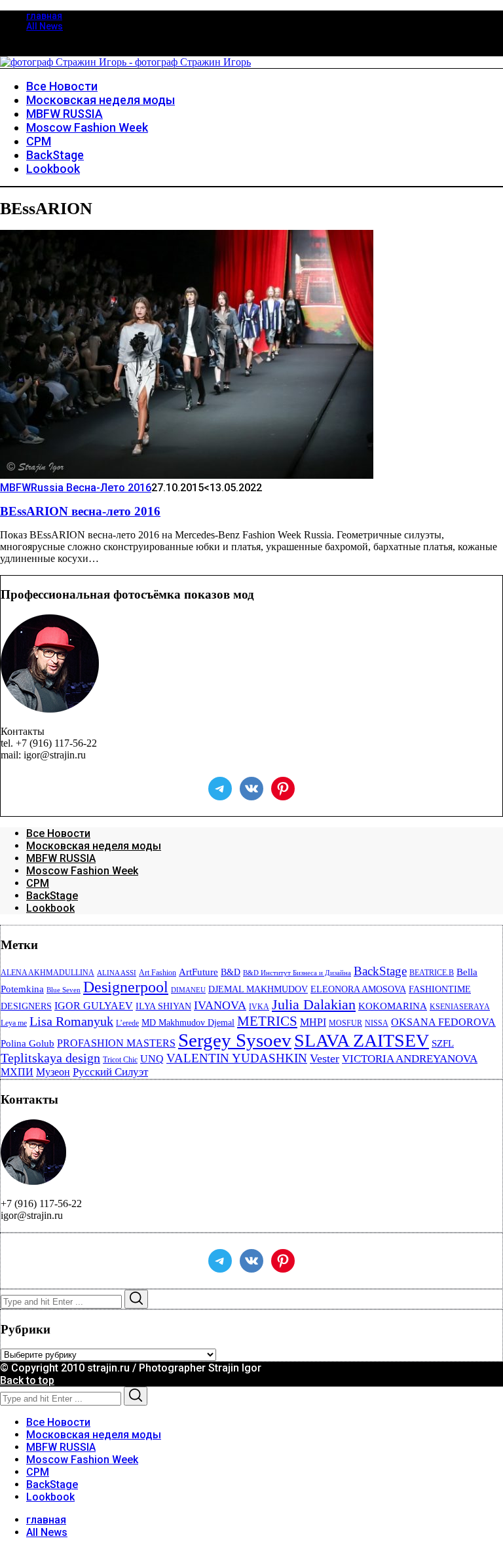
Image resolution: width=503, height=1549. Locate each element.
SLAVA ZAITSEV (361, 1040)
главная (44, 15)
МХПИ (17, 1071)
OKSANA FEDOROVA (443, 1022)
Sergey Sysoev (234, 1040)
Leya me (14, 1023)
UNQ (152, 1058)
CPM (37, 883)
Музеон (53, 1071)
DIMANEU (188, 990)
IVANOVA (220, 1005)
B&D (230, 972)
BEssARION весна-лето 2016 (80, 511)
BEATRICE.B (431, 972)
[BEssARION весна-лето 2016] (186, 475)
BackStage (52, 895)
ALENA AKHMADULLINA (47, 972)
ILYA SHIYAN (163, 1006)
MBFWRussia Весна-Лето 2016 (75, 487)
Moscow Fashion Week (82, 871)
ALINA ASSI (116, 973)
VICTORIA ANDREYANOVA (409, 1059)
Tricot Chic (120, 1059)
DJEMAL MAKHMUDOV (258, 989)
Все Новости (58, 833)
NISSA (376, 1023)
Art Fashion (157, 972)
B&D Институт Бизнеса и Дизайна (297, 973)
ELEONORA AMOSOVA (358, 989)
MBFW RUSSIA (61, 858)
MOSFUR (345, 1023)
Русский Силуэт (110, 1072)
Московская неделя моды (93, 846)
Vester (324, 1058)
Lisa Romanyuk (71, 1021)
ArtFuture (198, 972)
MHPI (313, 1022)
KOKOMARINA (392, 1006)
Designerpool (125, 987)
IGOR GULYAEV (93, 1005)
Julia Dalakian (314, 1004)
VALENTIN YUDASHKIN (236, 1058)
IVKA (259, 1006)
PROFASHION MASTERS (116, 1043)
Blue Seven (64, 990)
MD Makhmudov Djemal (187, 1023)
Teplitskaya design (50, 1058)
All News (44, 26)
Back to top (27, 1380)
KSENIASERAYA (460, 1006)
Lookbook (50, 908)
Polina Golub (27, 1043)
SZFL (443, 1043)
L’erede (127, 1023)
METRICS (267, 1021)
